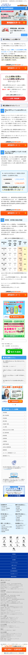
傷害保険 (4, 542)
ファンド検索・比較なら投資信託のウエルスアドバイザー (12, 606)
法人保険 (14, 550)
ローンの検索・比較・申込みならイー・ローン (10, 617)
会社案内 (14, 559)
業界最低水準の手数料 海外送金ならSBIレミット (15, 592)
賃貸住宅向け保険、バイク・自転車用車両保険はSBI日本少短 (12, 599)
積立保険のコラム (19, 528)
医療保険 (5, 450)
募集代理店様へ (14, 576)
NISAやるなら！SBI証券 (5, 583)
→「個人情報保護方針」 (7, 469)
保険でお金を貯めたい (20, 504)
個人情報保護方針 (14, 571)
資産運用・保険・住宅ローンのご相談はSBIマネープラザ (12, 607)
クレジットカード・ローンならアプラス (8, 620)
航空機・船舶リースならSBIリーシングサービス (10, 638)
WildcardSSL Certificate (14, 477)
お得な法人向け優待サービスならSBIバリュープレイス (11, 633)
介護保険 (5, 441)
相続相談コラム (6, 455)
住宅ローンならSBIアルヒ (6, 609)
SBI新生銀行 (3, 592)
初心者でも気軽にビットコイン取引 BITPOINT (10, 587)
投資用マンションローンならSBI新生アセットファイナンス (12, 614)
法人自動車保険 (4, 546)
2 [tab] (14, 405)
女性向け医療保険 (7, 447)
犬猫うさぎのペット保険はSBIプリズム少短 (9, 600)
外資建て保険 (6, 424)
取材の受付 (14, 568)
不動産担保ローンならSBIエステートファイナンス (10, 610)
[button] (14, 475)
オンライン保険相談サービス (9, 452)
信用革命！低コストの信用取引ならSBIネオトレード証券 (12, 584)
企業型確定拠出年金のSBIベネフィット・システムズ (11, 636)
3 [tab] (15, 405)
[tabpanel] (14, 394)
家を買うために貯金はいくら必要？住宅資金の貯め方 (13, 376)
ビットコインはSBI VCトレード (16, 586)
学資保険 (5, 418)
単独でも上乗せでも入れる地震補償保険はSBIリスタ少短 (12, 603)
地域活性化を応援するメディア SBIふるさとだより (10, 621)
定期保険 (5, 438)
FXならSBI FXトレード (5, 586)
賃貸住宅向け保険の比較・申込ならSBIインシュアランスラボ (12, 622)
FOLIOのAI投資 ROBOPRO (16, 583)
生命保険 (5, 412)
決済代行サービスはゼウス (6, 637)
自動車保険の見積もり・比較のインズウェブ (9, 618)
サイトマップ (14, 556)
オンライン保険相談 (5, 508)
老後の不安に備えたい (20, 514)
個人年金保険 (6, 415)
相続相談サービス (19, 520)
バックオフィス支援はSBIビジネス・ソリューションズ (11, 634)
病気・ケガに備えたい (6, 523)
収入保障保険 (6, 432)
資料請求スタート (14, 68)
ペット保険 (11, 542)
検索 (3, 339)
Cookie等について (14, 573)
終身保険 (5, 435)
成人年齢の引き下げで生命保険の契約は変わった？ (13, 381)
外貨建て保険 (19, 509)
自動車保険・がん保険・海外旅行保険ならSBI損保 (10, 595)
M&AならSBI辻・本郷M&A (6, 640)
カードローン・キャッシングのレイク (8, 611)
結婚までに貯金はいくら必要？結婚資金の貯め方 (13, 370)
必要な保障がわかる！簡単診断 (15, 653)
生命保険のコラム (19, 523)
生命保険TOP (4, 504)
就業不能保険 (6, 444)
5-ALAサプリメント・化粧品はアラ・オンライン (10, 627)
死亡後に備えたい (5, 514)
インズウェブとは (14, 562)
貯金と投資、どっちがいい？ (9, 366)
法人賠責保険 (24, 546)
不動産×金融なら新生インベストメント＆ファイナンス (11, 612)
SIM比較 (23, 542)
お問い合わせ (14, 565)
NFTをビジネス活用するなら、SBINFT (8, 630)
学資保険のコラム (19, 526)
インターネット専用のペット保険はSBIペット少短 (10, 601)
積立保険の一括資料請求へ (14, 649)
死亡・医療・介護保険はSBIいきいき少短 (9, 597)
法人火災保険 (11, 546)
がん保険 (5, 426)
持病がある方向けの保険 (8, 429)
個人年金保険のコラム (20, 525)
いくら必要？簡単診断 (12, 98)
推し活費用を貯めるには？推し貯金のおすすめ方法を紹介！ (13, 361)
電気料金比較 (17, 542)
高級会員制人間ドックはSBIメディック (8, 625)
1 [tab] (12, 405)
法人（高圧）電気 (17, 546)
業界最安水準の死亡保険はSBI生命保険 (8, 596)
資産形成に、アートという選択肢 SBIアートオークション (12, 588)
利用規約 (14, 554)
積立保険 (5, 421)
